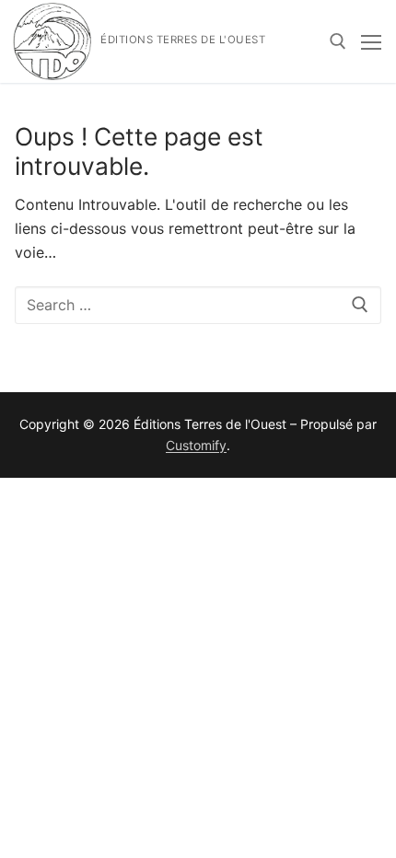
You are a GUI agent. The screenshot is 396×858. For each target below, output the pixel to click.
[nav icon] (371, 41)
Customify (196, 445)
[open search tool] (338, 41)
